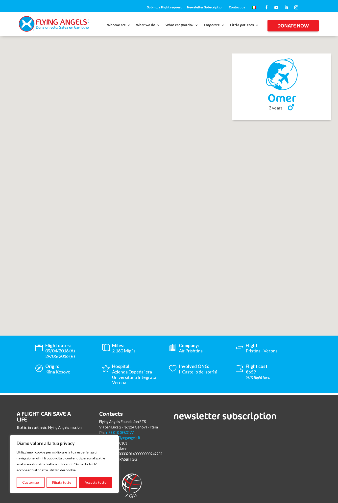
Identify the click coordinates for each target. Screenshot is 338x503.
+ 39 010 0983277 (119, 432)
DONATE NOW (293, 25)
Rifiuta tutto (61, 482)
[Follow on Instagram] (296, 7)
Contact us (237, 7)
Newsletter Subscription (205, 7)
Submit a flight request (164, 7)
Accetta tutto (95, 482)
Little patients (242, 25)
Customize (30, 482)
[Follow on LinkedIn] (286, 7)
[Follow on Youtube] (276, 7)
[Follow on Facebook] (266, 7)
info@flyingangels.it (124, 438)
